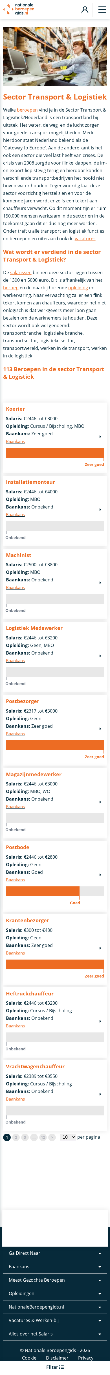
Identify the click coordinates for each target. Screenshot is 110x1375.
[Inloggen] (84, 9)
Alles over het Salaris (31, 1334)
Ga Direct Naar (24, 1253)
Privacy (85, 1358)
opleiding (78, 288)
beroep (11, 288)
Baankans (19, 1266)
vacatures (85, 238)
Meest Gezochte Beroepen (37, 1280)
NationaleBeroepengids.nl (36, 1307)
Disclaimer (57, 1358)
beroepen (27, 110)
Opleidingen (21, 1293)
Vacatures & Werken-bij (34, 1320)
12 (43, 1137)
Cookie (29, 1358)
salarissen (21, 272)
